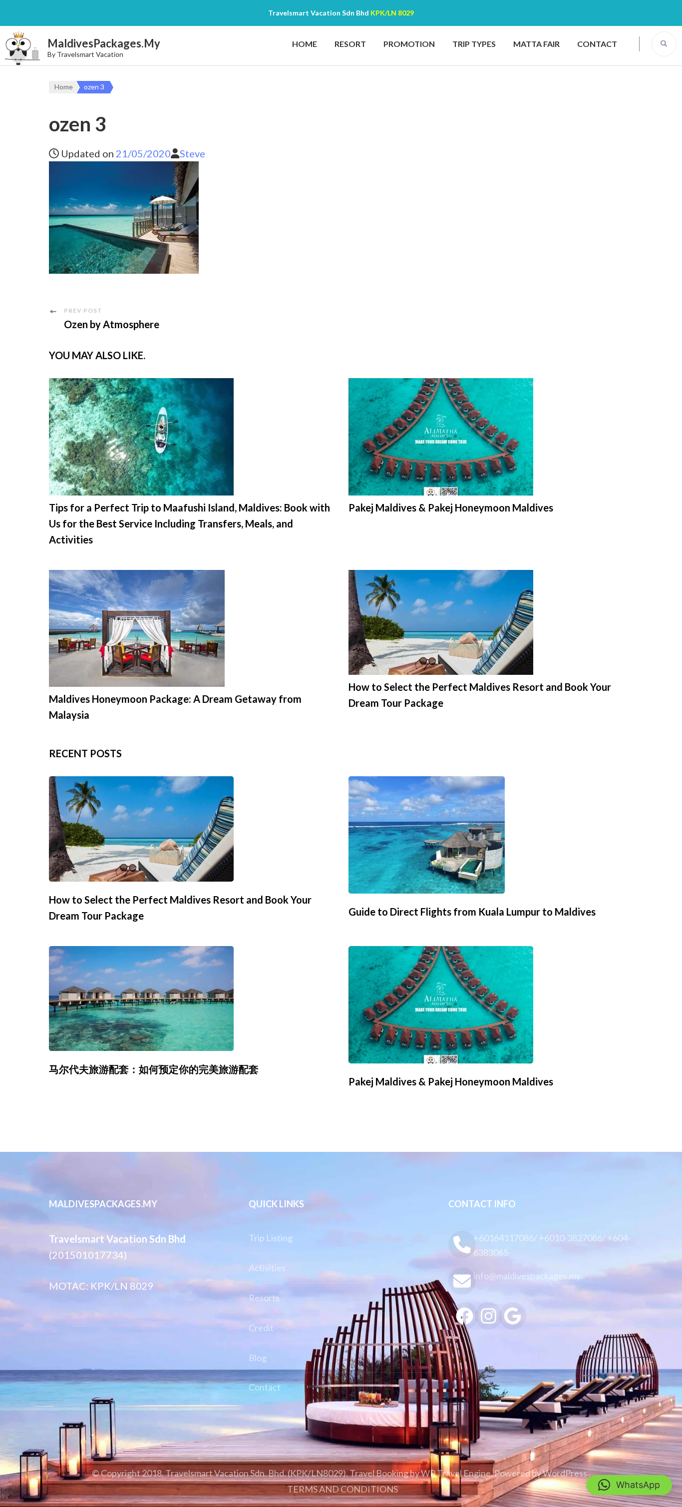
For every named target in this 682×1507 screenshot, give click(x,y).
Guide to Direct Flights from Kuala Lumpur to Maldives (472, 912)
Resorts (264, 1297)
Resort (350, 43)
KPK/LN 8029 (392, 12)
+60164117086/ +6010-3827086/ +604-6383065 (552, 1245)
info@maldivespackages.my (527, 1275)
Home (304, 43)
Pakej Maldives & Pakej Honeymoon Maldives (450, 507)
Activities (267, 1267)
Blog (258, 1357)
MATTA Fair (536, 43)
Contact (597, 43)
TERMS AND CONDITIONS (342, 1489)
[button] (629, 1485)
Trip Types (474, 43)
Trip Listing (271, 1237)
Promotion (409, 43)
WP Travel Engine (456, 1473)
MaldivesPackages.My (103, 43)
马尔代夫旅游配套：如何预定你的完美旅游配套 (154, 1069)
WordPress (565, 1473)
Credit (261, 1327)
